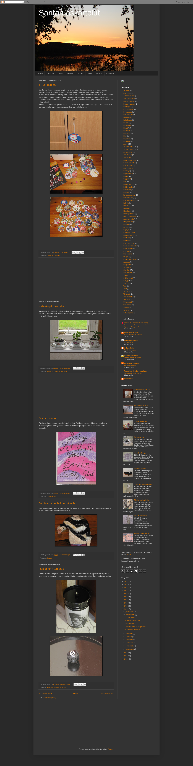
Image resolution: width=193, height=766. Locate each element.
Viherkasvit (63, 371)
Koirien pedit (127, 187)
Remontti (126, 251)
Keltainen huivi (128, 342)
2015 (126, 609)
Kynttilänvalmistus (129, 200)
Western (126, 310)
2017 (126, 603)
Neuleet (49, 558)
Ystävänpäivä (128, 313)
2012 (126, 659)
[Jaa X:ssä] (78, 252)
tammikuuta (130, 649)
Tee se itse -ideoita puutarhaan (135, 371)
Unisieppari (127, 302)
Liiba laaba (127, 211)
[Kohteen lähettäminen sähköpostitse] (73, 252)
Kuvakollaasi (128, 198)
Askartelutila (129, 348)
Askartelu (126, 93)
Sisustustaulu (47, 418)
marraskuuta (130, 615)
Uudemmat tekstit (45, 694)
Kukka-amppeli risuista (142, 534)
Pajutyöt (126, 230)
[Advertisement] (76, 279)
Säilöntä (126, 283)
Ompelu (80, 73)
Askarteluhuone (129, 96)
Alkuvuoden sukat (130, 365)
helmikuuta (130, 646)
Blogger (110, 749)
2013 (126, 656)
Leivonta (126, 208)
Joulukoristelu (128, 149)
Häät (125, 136)
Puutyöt (126, 240)
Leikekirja (126, 206)
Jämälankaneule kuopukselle (57, 503)
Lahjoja (126, 203)
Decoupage (127, 112)
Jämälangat (127, 155)
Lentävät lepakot (140, 469)
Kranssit (126, 192)
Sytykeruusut (128, 278)
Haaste (126, 123)
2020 (126, 594)
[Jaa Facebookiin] (80, 252)
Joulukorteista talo (140, 421)
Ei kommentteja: (65, 368)
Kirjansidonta (128, 174)
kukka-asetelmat (129, 195)
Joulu (89, 73)
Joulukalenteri (55, 255)
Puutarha (110, 73)
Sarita (129, 554)
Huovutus (126, 133)
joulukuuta (130, 612)
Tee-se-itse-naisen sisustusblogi (136, 323)
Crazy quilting (128, 109)
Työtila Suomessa (129, 350)
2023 (126, 584)
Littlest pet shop (129, 214)
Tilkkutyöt (126, 294)
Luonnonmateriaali (65, 73)
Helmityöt (126, 131)
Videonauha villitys (141, 406)
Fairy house (127, 120)
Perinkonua (128, 379)
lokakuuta (129, 634)
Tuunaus (63, 687)
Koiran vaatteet (128, 184)
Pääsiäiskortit (128, 249)
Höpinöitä (126, 139)
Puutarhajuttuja (139, 437)
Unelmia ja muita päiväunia (132, 358)
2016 (126, 606)
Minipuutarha (128, 222)
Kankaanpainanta (129, 160)
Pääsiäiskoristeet (129, 246)
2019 (126, 597)
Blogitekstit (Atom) (49, 698)
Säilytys (126, 281)
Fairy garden (127, 117)
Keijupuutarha (128, 168)
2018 (126, 600)
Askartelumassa (129, 99)
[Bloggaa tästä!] (75, 252)
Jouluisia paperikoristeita (143, 484)
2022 (126, 588)
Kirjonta (126, 176)
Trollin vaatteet (128, 297)
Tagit (125, 286)
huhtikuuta (130, 643)
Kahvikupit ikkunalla (51, 306)
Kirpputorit (127, 179)
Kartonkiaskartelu (129, 163)
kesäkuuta (129, 640)
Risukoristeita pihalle (141, 500)
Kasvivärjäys (127, 166)
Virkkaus (126, 307)
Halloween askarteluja (142, 390)
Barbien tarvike (128, 101)
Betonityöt (127, 107)
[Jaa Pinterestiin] (83, 252)
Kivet (125, 182)
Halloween (127, 125)
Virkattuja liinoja (140, 453)
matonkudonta (128, 219)
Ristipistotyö (127, 254)
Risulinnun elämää (131, 340)
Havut (125, 128)
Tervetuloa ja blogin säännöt (133, 373)
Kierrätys (50, 73)
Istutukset (126, 141)
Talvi (125, 289)
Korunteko (127, 190)
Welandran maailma (131, 363)
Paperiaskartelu (129, 232)
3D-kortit (126, 91)
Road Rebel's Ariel (131, 333)
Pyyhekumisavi (128, 243)
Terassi (126, 291)
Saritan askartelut (69, 12)
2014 (126, 653)
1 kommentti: (64, 252)
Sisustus (99, 73)
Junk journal (127, 152)
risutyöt (126, 257)
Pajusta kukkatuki (140, 516)
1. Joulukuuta (47, 85)
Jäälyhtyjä (127, 157)
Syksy (125, 275)
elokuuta (129, 637)
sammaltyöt (127, 267)
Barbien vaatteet (129, 104)
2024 (126, 581)
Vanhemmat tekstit (106, 694)
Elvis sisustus (128, 115)
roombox (126, 262)
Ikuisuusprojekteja (131, 356)
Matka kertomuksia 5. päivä (133, 334)
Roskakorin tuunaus (51, 568)
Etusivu (40, 73)
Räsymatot (127, 265)
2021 (126, 591)
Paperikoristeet (128, 235)
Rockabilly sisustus (130, 259)
